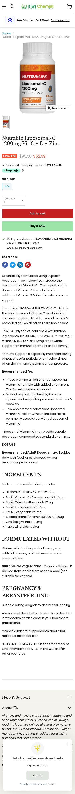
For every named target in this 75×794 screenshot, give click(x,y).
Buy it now (37, 226)
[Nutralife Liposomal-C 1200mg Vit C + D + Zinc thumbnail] (5, 122)
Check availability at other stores (24, 248)
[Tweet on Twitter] (13, 265)
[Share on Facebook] (5, 265)
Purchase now (60, 20)
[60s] (7, 191)
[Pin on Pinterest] (28, 265)
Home (6, 33)
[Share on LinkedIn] (20, 265)
